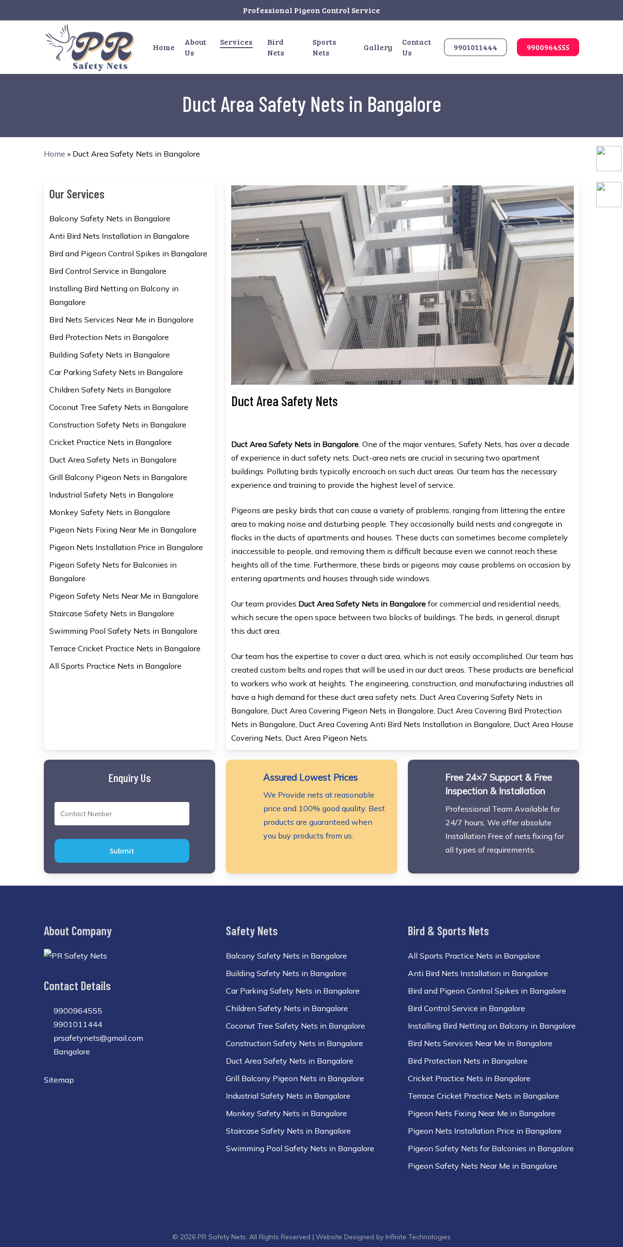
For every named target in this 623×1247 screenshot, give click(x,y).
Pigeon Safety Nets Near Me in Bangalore (124, 596)
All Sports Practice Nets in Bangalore (115, 666)
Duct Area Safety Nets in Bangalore (113, 459)
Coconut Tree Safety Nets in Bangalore (118, 407)
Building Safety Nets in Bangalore (109, 354)
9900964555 (77, 1010)
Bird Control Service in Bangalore (107, 271)
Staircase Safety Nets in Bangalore (111, 613)
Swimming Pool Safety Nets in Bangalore (123, 631)
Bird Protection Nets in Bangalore (109, 337)
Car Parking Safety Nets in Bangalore (116, 372)
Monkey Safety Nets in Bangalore (109, 512)
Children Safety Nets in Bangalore (110, 389)
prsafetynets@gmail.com (97, 1038)
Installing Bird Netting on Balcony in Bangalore (114, 295)
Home (54, 154)
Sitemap (59, 1080)
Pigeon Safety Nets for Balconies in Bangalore (113, 571)
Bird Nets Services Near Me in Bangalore (121, 319)
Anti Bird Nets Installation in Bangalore (119, 236)
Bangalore (71, 1051)
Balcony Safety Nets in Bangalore (109, 218)
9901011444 (77, 1024)
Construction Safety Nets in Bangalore (117, 424)
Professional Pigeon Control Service (311, 10)
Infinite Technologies (418, 1236)
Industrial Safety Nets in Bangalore (111, 494)
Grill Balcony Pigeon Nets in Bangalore (118, 477)
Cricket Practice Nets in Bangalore (110, 442)
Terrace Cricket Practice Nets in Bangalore (125, 648)
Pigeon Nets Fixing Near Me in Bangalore (123, 529)
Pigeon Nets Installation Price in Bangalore (126, 547)
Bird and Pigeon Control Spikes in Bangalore (128, 253)
